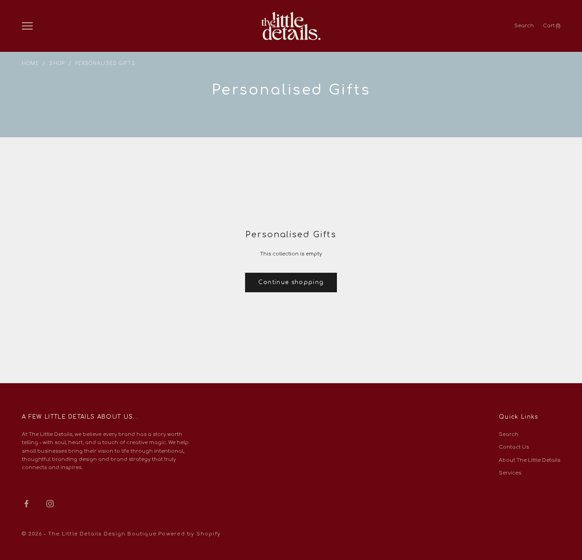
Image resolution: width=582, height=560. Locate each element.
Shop (57, 63)
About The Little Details (529, 460)
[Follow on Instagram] (50, 503)
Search (508, 434)
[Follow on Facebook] (26, 503)
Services (510, 473)
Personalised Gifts (105, 63)
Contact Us (514, 447)
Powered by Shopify (189, 534)
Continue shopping (291, 282)
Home (30, 63)
